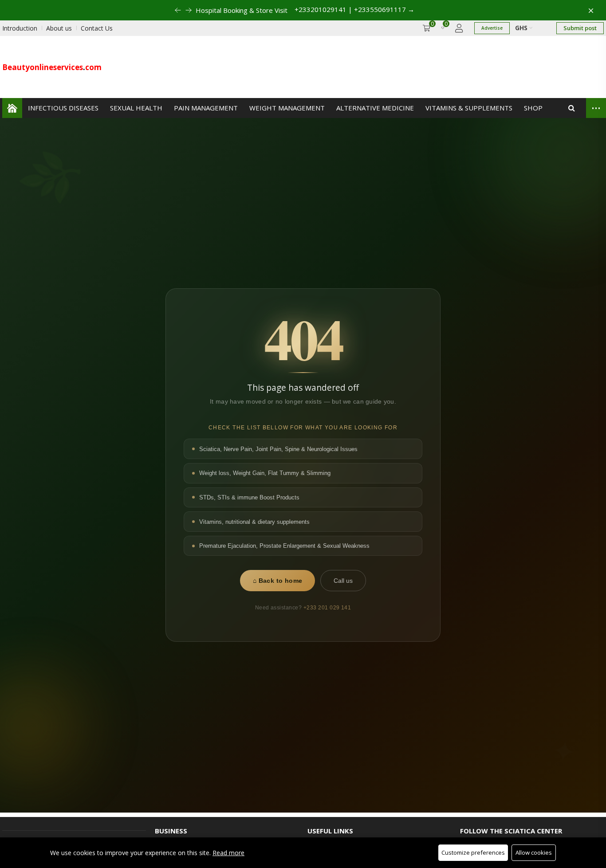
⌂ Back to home (278, 580)
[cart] (426, 28)
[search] (571, 108)
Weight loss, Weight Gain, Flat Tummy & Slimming (265, 473)
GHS (522, 28)
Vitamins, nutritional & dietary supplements (254, 521)
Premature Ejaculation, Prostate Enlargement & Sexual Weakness (284, 545)
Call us (343, 580)
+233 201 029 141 (327, 608)
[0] (442, 28)
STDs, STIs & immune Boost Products (249, 497)
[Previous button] (181, 10)
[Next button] (170, 10)
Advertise (492, 28)
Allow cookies (533, 852)
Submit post (580, 28)
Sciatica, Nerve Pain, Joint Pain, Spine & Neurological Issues (278, 449)
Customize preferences (473, 852)
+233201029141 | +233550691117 (361, 9)
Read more (228, 852)
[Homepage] (12, 108)
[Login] (459, 28)
